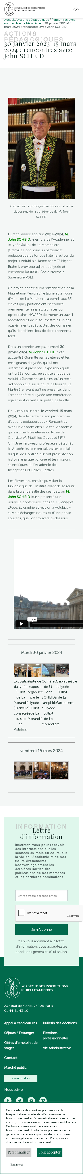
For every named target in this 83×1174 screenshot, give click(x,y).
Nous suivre (13, 1089)
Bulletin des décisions (60, 1023)
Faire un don (21, 1078)
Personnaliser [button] (19, 1152)
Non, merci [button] (16, 1164)
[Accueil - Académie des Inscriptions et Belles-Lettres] (36, 988)
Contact (10, 1058)
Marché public (15, 1067)
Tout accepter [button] (50, 1152)
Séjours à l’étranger (19, 1033)
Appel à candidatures (20, 1023)
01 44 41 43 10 (16, 1010)
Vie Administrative (57, 1048)
